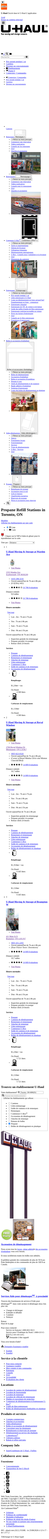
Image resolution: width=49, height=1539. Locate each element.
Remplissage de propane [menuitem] (19, 489)
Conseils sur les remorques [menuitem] (20, 146)
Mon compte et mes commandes (19, 1368)
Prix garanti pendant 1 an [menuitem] (16, 62)
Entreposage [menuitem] (10, 290)
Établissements (15, 1526)
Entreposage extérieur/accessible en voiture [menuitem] (26, 311)
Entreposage (21, 290)
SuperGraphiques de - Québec (21, 1451)
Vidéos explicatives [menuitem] (18, 144)
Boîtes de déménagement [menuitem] (20, 375)
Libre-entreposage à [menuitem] (21, 298)
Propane (16, 484)
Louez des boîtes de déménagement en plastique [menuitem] (28, 390)
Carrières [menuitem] (9, 64)
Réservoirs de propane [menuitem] (19, 498)
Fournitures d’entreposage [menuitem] (20, 320)
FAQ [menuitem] (12, 149)
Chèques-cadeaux (13, 1438)
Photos (15, 568)
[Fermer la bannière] (2, 2)
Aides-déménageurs (28, 433)
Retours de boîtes (18, 1121)
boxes (19, 1249)
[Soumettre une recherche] (27, 57)
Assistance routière (13, 1366)
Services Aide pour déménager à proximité (24, 1296)
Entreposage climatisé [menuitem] (19, 304)
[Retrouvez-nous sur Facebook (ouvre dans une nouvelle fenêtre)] (7, 1474)
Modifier (4, 521)
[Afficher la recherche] (7, 54)
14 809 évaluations (30, 765)
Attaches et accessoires (15, 1421)
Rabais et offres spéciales (16, 1440)
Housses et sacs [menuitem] (16, 381)
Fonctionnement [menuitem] (16, 443)
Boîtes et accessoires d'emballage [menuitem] (17, 341)
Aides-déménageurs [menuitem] (13, 433)
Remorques (19, 137)
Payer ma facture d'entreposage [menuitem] (22, 314)
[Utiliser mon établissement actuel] (19, 1092)
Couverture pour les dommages (18, 1428)
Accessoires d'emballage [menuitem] (19, 377)
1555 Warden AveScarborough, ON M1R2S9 (17, 573)
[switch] (24, 528)
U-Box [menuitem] (13, 240)
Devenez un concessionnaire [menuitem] (17, 66)
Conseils (9, 1373)
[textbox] (31, 1092)
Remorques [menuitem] (10, 137)
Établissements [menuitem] (14, 68)
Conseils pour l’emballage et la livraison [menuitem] (28, 255)
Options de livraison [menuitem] (18, 248)
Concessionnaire (12, 1466)
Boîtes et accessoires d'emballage (20, 370)
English (9, 1351)
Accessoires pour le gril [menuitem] (19, 491)
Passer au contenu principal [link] (12, 20)
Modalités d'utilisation (14, 1517)
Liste (13, 527)
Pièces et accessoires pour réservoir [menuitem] (23, 500)
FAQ (8, 1375)
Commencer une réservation (21, 182)
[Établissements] (11, 54)
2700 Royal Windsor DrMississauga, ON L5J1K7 (16, 748)
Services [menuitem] (14, 445)
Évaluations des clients (15, 1379)
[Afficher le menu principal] (3, 23)
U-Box (29, 240)
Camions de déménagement (22, 655)
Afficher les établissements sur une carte (17, 523)
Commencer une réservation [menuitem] (21, 142)
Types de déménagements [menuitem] (20, 447)
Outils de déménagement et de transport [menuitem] (25, 384)
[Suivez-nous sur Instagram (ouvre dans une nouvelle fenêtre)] (7, 1478)
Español (9, 1353)
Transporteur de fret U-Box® (17, 1468)
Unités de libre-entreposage (17, 1406)
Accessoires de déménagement (23, 669)
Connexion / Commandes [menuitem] (16, 73)
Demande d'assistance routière (16, 1347)
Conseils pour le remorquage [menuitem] (21, 186)
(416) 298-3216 (17, 579)
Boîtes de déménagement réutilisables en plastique (26, 1409)
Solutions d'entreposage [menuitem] (19, 388)
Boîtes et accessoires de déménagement (21, 1426)
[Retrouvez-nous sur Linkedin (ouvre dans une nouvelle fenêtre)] (7, 1485)
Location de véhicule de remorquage (20, 1397)
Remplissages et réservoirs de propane (21, 1430)
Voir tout (10, 612)
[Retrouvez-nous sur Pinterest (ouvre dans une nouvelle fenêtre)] (7, 1482)
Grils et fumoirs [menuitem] (16, 494)
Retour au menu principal (22, 139)
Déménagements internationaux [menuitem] (22, 252)
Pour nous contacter (14, 1364)
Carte (13, 530)
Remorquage (10, 177)
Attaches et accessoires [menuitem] (19, 151)
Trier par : (5, 542)
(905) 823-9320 (17, 754)
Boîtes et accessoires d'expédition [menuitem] (23, 379)
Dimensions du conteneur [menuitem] (20, 259)
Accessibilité (11, 1377)
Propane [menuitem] (9, 484)
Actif (3, 17)
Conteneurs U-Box (18, 664)
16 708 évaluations (30, 587)
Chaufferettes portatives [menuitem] (19, 496)
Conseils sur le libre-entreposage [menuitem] (22, 318)
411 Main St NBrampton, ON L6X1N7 (16, 937)
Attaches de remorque (19, 660)
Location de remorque (14, 1395)
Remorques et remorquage (21, 658)
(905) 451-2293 (17, 943)
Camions (14, 1103)
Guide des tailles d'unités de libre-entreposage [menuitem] (27, 309)
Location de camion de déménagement (21, 1390)
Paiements (10, 1370)
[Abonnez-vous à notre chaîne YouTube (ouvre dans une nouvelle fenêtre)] (8, 1492)
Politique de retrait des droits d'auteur (20, 1519)
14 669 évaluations (30, 952)
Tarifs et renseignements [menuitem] (19, 246)
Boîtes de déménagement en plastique (26, 848)
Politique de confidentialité (16, 1515)
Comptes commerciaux (15, 1419)
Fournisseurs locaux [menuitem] (18, 440)
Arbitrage (10, 1512)
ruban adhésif (28, 1249)
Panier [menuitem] (11, 71)
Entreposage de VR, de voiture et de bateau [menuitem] (26, 307)
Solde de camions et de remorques (24, 667)
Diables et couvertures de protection (20, 1399)
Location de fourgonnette (16, 1392)
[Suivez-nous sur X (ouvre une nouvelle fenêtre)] (7, 1489)
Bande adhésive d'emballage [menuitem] (21, 386)
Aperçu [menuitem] (13, 438)
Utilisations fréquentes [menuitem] (19, 250)
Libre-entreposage (18, 662)
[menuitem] (29, 182)
